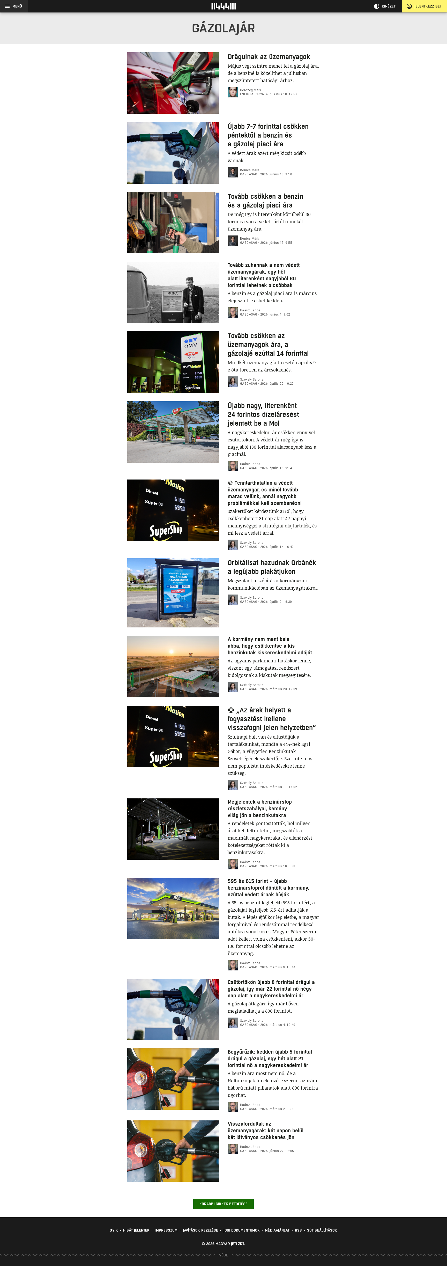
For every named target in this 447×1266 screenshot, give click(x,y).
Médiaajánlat (277, 1230)
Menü (17, 6)
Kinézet (389, 6)
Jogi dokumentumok (242, 1230)
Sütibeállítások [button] (322, 1230)
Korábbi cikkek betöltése (223, 1204)
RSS (298, 1230)
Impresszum (166, 1230)
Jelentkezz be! (427, 6)
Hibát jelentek (136, 1230)
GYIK (114, 1230)
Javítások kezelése (200, 1230)
